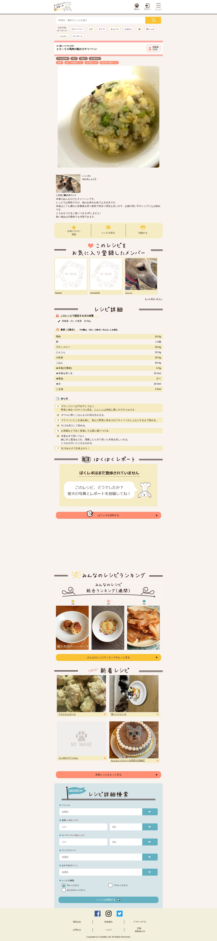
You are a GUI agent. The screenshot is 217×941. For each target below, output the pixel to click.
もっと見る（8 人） (154, 299)
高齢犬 (83, 58)
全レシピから (73, 885)
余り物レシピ (91, 63)
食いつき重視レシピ (74, 63)
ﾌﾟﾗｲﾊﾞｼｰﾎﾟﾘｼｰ (140, 922)
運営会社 (77, 922)
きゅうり (115, 29)
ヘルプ (108, 930)
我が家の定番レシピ (109, 63)
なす (91, 29)
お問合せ (77, 930)
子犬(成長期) (62, 58)
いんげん (63, 36)
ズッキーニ (78, 36)
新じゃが (150, 29)
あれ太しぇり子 (89, 179)
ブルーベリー (77, 29)
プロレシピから (121, 885)
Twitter (120, 914)
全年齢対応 (95, 58)
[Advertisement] (108, 547)
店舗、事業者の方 (140, 930)
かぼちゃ (129, 29)
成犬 (74, 58)
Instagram (109, 914)
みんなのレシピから (76, 890)
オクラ (102, 29)
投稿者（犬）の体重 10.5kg (76, 321)
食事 (59, 63)
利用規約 (108, 922)
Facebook (98, 914)
